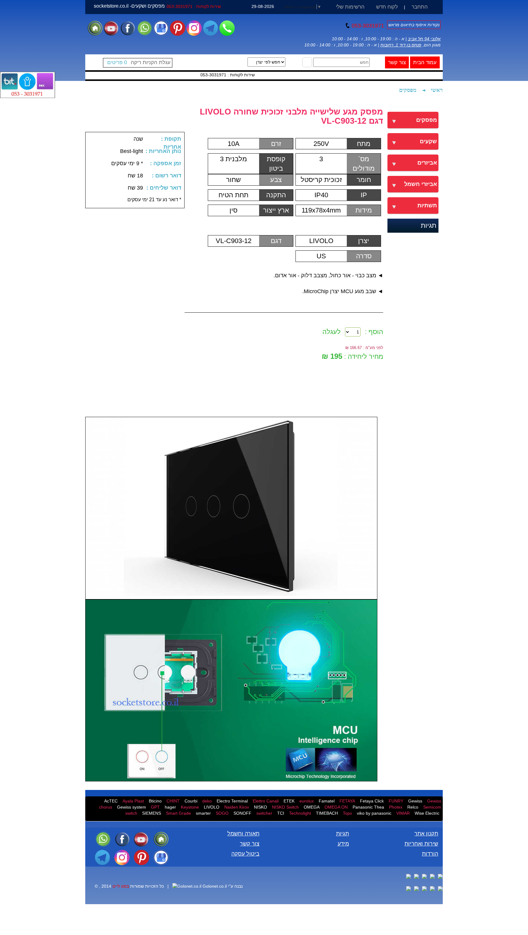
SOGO (222, 813)
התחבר (420, 7)
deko (207, 801)
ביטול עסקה (245, 854)
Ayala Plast (133, 801)
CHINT (173, 801)
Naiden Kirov (236, 807)
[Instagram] (194, 27)
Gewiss (415, 801)
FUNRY (396, 801)
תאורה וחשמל (243, 834)
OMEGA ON (336, 807)
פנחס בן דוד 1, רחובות (400, 44)
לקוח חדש (387, 7)
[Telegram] (210, 27)
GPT (155, 807)
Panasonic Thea (368, 807)
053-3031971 (367, 26)
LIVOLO (211, 807)
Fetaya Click (372, 801)
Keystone (190, 807)
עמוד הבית (425, 62)
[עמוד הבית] (95, 27)
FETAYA (347, 801)
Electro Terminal (232, 801)
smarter (203, 813)
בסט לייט (120, 886)
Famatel (327, 801)
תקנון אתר (426, 834)
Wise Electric (427, 813)
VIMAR (403, 813)
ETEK (289, 801)
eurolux (306, 801)
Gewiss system (131, 807)
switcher (264, 813)
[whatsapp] (144, 27)
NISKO (260, 807)
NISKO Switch (285, 807)
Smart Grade (178, 813)
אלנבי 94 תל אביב (424, 38)
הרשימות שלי (350, 7)
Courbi (191, 801)
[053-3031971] (227, 27)
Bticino (155, 801)
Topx (347, 813)
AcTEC (111, 801)
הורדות (430, 854)
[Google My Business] (161, 27)
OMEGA (312, 807)
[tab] (412, 120)
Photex (395, 807)
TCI (280, 813)
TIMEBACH (327, 813)
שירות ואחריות (421, 844)
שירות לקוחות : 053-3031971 (194, 6)
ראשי (437, 90)
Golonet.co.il (214, 886)
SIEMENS (151, 813)
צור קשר (397, 62)
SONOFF (242, 813)
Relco (412, 807)
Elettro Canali (266, 801)
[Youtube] (111, 27)
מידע (343, 844)
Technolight (300, 813)
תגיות (428, 225)
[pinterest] (177, 27)
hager (170, 807)
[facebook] (127, 27)
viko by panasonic (374, 813)
